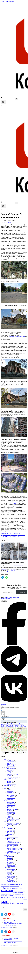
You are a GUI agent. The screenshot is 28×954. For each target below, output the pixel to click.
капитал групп (4, 895)
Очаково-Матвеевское (13, 774)
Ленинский (10, 781)
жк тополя (15, 894)
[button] (5, 546)
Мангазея (14, 888)
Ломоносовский (11, 876)
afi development (3, 884)
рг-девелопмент (17, 901)
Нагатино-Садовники (12, 844)
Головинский (10, 792)
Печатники (10, 862)
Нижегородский (11, 860)
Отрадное (9, 814)
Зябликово (9, 841)
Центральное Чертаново (13, 852)
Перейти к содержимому (7, 1)
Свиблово (9, 817)
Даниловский (7, 222)
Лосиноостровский (12, 809)
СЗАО (5, 821)
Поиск (2, 907)
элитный (8, 904)
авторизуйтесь (4, 704)
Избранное (7, 598)
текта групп (12, 903)
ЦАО (5, 827)
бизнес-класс (7, 890)
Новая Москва (7, 785)
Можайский (10, 773)
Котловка (9, 874)
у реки (21, 903)
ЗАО (5, 767)
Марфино (9, 810)
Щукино (9, 826)
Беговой (9, 789)
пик (18, 899)
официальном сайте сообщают (17, 336)
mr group (20, 884)
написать (12, 570)
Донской (9, 839)
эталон (13, 905)
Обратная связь (8, 922)
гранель (15, 892)
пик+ (21, 899)
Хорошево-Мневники (12, 824)
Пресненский (10, 831)
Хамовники (10, 833)
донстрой (20, 892)
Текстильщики (11, 865)
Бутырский (10, 806)
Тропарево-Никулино (12, 777)
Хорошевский (10, 799)
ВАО (5, 759)
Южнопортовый (11, 866)
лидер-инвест (17, 897)
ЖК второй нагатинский (14, 886)
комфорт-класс (6, 897)
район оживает (14, 503)
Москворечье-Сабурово (13, 842)
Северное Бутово (11, 879)
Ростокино (10, 816)
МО (5, 779)
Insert (16, 952)
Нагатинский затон (12, 845)
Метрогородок (11, 761)
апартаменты (20, 888)
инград (19, 894)
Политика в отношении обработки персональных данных (13, 924)
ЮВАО (6, 855)
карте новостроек (18, 565)
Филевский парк (11, 778)
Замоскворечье (11, 830)
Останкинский (11, 813)
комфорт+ (16, 895)
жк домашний (3, 894)
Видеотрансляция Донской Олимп (10, 536)
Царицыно (10, 851)
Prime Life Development (5, 886)
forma (8, 884)
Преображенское (11, 764)
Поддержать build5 (5, 572)
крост (13, 897)
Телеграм (4, 569)
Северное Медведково (13, 819)
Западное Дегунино (12, 793)
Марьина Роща (11, 812)
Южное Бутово (11, 881)
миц (24, 897)
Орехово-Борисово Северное (14, 848)
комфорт (10, 895)
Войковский (10, 791)
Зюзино (9, 872)
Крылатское (10, 770)
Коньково (9, 873)
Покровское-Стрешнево (13, 823)
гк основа (3, 892)
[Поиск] (1, 97)
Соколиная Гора (11, 766)
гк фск (6, 892)
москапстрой (3, 899)
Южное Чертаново (12, 853)
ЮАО (5, 835)
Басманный (10, 828)
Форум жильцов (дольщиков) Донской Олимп (13, 535)
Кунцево (9, 771)
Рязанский (9, 863)
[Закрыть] (3, 102)
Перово (9, 763)
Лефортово (10, 856)
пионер (25, 899)
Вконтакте (12, 569)
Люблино (9, 858)
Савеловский (10, 796)
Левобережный (11, 795)
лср (11, 598)
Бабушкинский (11, 805)
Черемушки (10, 880)
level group (13, 884)
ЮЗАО (5, 867)
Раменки (9, 775)
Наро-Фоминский (11, 784)
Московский (10, 786)
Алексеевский (10, 802)
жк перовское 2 (9, 894)
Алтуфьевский (11, 803)
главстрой (10, 892)
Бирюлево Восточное (12, 837)
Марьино (9, 859)
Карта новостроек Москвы (11, 921)
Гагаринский (10, 870)
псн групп (10, 901)
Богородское (10, 760)
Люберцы (9, 782)
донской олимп (8, 597)
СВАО (5, 800)
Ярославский (10, 820)
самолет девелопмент (5, 903)
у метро (17, 903)
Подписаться (22, 592)
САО (5, 788)
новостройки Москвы (6, 927)
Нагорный (9, 846)
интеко (23, 894)
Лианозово (10, 807)
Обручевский (10, 877)
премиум (4, 902)
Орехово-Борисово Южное (14, 849)
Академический (11, 869)
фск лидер (3, 904)
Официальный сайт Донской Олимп (10, 533)
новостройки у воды (11, 899)
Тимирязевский (11, 798)
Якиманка (9, 834)
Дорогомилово (11, 768)
